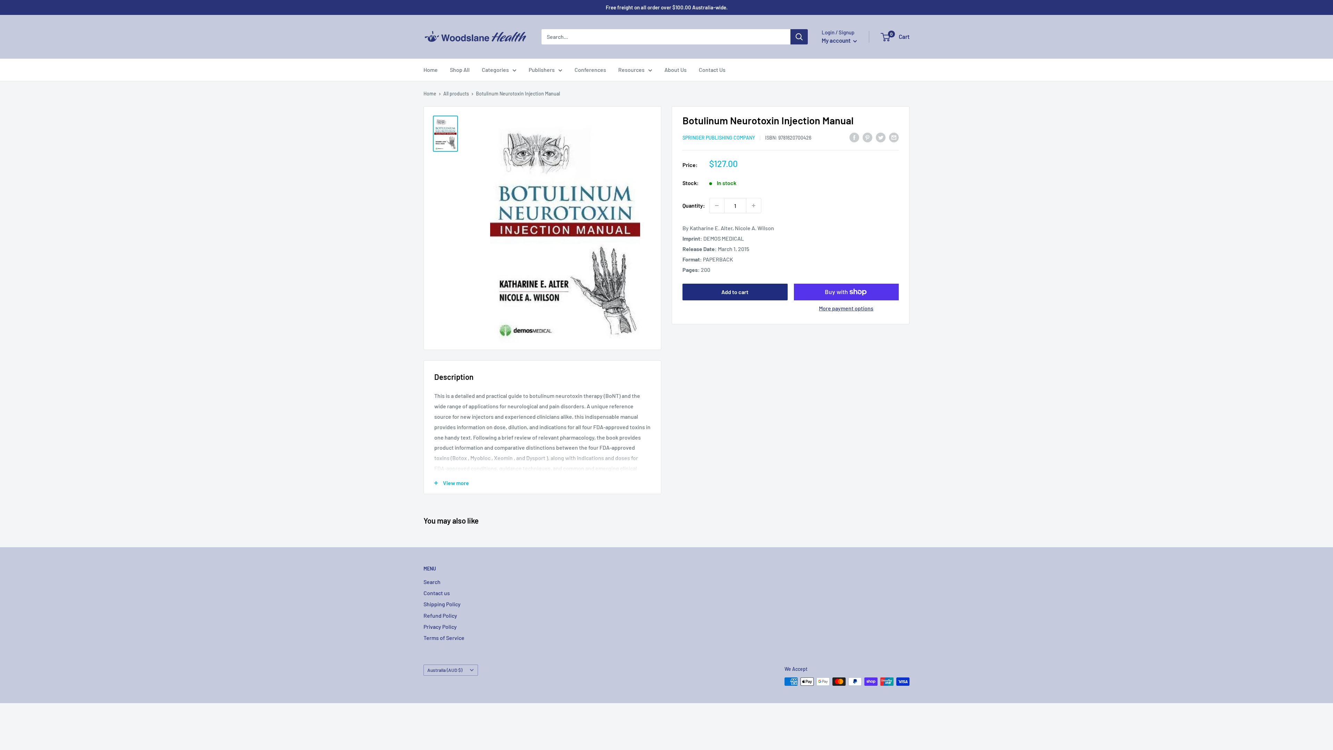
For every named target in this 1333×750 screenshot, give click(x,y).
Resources (631, 69)
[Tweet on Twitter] (881, 137)
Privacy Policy (440, 626)
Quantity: (693, 205)
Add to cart (734, 292)
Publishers (542, 69)
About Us (675, 69)
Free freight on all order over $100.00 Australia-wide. (667, 7)
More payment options (846, 308)
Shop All (460, 69)
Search (432, 581)
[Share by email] (894, 137)
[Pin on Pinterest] (867, 137)
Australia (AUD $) (444, 670)
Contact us (437, 593)
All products (456, 94)
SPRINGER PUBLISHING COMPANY (718, 138)
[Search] (799, 36)
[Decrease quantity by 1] (717, 205)
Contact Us (712, 69)
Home (431, 69)
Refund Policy (440, 615)
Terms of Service (444, 637)
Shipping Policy (442, 604)
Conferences (590, 69)
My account (837, 40)
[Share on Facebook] (854, 137)
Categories (495, 69)
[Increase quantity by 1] (753, 205)
